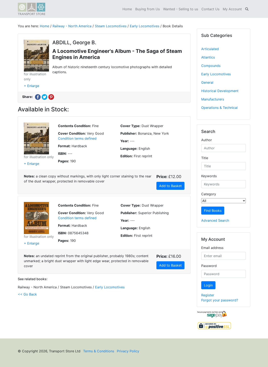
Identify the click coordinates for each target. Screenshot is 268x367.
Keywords (209, 176)
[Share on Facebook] (38, 97)
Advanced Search (215, 220)
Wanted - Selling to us (180, 9)
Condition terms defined (77, 138)
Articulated (210, 49)
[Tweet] (44, 97)
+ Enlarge (31, 86)
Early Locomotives (216, 74)
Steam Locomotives (110, 26)
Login (208, 285)
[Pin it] (51, 97)
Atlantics (208, 57)
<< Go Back (27, 294)
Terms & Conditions (98, 351)
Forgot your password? (219, 300)
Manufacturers (212, 99)
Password (209, 266)
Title (204, 158)
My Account (232, 9)
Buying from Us (147, 9)
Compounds (210, 66)
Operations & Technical (219, 107)
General (207, 82)
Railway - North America (72, 26)
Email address (212, 248)
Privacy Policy (128, 351)
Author (206, 140)
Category (208, 194)
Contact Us (210, 9)
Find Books (213, 210)
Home (127, 9)
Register (207, 295)
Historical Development (219, 91)
